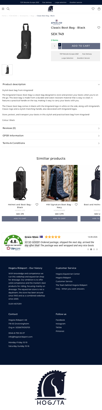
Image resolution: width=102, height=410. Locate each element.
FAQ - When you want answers (70, 289)
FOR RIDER (13, 16)
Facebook (60, 320)
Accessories (24, 16)
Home (4, 16)
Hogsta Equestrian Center (68, 274)
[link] (51, 243)
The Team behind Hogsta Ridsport (71, 285)
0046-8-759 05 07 (16, 333)
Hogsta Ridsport (63, 277)
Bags (32, 16)
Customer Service (64, 281)
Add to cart (81, 46)
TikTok (59, 327)
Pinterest (60, 331)
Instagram (60, 324)
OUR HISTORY (15, 304)
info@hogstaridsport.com (20, 337)
